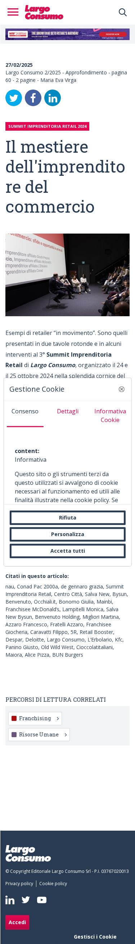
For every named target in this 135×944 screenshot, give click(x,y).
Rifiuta (67, 517)
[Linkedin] (9, 900)
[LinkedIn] (52, 98)
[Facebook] (33, 98)
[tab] (25, 414)
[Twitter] (13, 98)
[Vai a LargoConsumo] (44, 12)
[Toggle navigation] (15, 12)
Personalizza (67, 534)
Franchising (35, 718)
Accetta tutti (67, 550)
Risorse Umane (39, 734)
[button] (121, 389)
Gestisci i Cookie (95, 936)
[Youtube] (41, 899)
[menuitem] (20, 883)
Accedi (17, 922)
